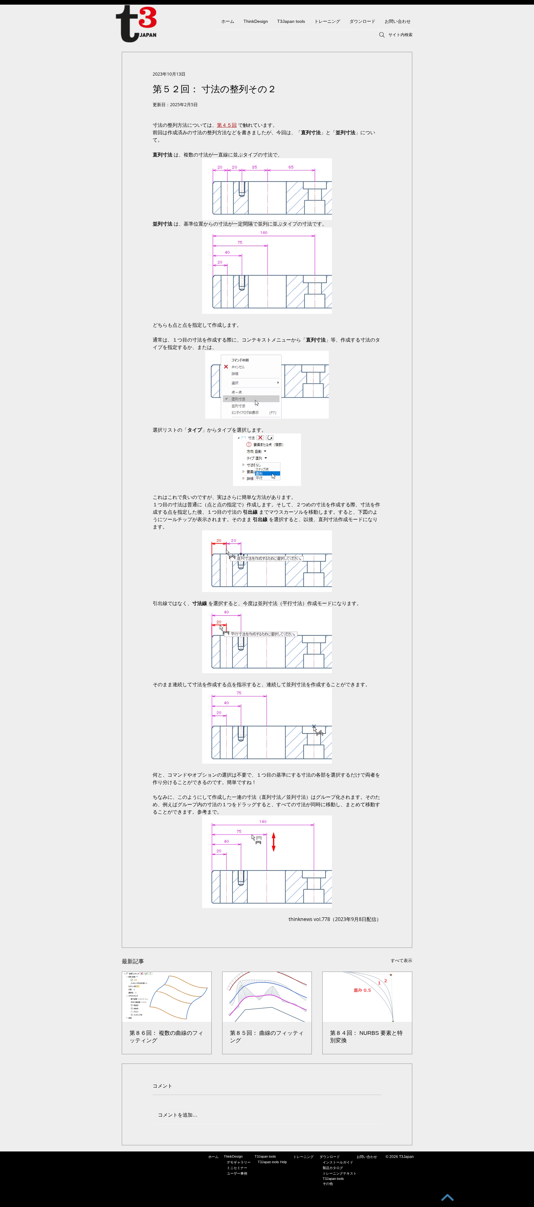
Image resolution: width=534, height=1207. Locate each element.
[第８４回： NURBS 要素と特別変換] (367, 997)
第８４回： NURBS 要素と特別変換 (366, 1036)
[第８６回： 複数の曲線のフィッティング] (166, 997)
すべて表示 (401, 960)
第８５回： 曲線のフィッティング (267, 1036)
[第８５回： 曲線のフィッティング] (267, 997)
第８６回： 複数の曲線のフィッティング (166, 1036)
